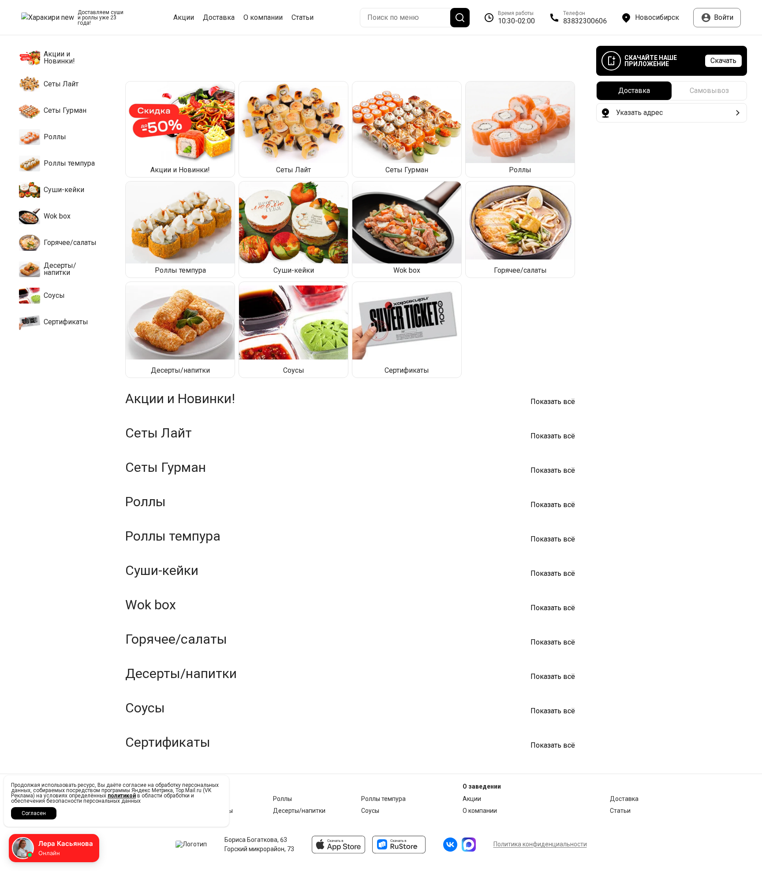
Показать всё (552, 401)
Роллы (282, 798)
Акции (183, 17)
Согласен (34, 813)
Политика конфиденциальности (540, 844)
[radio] (634, 91)
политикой (122, 796)
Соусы (370, 810)
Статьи (302, 17)
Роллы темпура (383, 798)
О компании (263, 17)
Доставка (219, 17)
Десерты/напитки (299, 810)
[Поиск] (460, 17)
